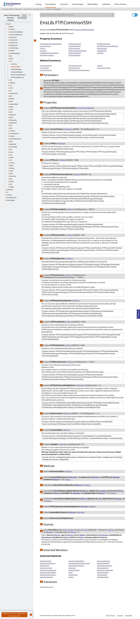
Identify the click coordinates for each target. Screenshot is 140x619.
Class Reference (27, 9)
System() (100, 66)
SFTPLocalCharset (74, 48)
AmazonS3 (12, 37)
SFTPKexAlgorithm (74, 46)
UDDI (11, 171)
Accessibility (128, 615)
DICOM (11, 51)
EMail (11, 59)
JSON (11, 101)
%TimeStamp (103, 535)
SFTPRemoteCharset (103, 44)
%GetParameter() (74, 570)
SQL (10, 155)
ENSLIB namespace (39, 9)
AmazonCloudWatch (16, 32)
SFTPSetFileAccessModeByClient (107, 46)
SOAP (11, 152)
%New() (71, 577)
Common (14, 64)
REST (11, 141)
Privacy (108, 615)
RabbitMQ (12, 144)
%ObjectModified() (103, 563)
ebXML (11, 187)
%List (100, 499)
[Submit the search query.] (112, 15)
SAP (10, 149)
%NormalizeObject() (103, 561)
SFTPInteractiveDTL (74, 44)
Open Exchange (77, 4)
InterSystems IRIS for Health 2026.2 (12, 9)
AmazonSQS (13, 43)
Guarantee (120, 615)
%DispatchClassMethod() (48, 570)
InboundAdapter (16, 69)
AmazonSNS (13, 40)
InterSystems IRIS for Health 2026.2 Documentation (14, 614)
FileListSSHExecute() (75, 66)
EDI (10, 56)
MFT (10, 112)
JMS (10, 96)
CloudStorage (13, 48)
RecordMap (13, 147)
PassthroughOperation (18, 75)
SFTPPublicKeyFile (74, 55)
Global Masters (92, 4)
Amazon (12, 29)
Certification (106, 4)
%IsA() (70, 572)
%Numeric (69, 129)
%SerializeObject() (103, 572)
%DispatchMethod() (46, 577)
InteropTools (13, 93)
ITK (10, 91)
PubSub (11, 136)
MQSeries (12, 115)
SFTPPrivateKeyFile (74, 53)
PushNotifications (15, 139)
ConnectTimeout (45, 46)
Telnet (11, 165)
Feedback (138, 314)
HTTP (11, 88)
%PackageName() (102, 568)
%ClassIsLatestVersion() (47, 563)
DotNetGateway (14, 53)
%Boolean (80, 385)
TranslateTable (101, 51)
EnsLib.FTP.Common (46, 587)
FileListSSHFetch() (74, 68)
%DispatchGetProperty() (48, 575)
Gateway (12, 83)
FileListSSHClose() (46, 70)
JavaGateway (13, 104)
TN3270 (12, 163)
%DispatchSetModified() (76, 561)
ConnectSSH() (44, 68)
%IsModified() (73, 575)
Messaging (13, 120)
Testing (11, 168)
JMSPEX (11, 99)
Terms (113, 615)
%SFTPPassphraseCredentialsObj (50, 44)
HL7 (10, 85)
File (10, 80)
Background (13, 45)
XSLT (11, 184)
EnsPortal (10, 189)
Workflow (12, 176)
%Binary (78, 485)
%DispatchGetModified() (48, 572)
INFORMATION (11, 197)
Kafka (11, 107)
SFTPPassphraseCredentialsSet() (78, 70)
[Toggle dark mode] (135, 15)
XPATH (11, 181)
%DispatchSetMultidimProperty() (79, 563)
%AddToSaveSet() (45, 561)
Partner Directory (120, 4)
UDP (10, 173)
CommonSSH (57, 9)
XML (10, 179)
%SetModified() (102, 575)
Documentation (50, 4)
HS (7, 192)
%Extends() (72, 568)
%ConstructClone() (46, 568)
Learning (38, 4)
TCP (10, 160)
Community (64, 4)
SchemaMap (11, 200)
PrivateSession (14, 133)
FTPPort (42, 48)
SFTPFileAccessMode (47, 55)
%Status (69, 471)
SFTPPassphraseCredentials (77, 51)
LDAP (11, 109)
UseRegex (100, 53)
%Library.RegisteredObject (84, 30)
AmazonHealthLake (15, 34)
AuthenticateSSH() (46, 66)
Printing (12, 131)
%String (63, 160)
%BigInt (82, 535)
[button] (41, 74)
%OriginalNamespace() (104, 566)
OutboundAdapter (17, 72)
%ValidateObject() (103, 577)
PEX (10, 125)
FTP (51, 9)
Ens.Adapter (102, 491)
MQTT (11, 117)
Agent (11, 26)
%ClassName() (44, 566)
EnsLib (48, 9)
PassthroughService (17, 77)
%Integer (62, 143)
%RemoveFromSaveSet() (105, 570)
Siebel (11, 157)
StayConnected (102, 48)
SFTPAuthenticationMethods (49, 53)
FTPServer (43, 51)
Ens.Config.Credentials (86, 108)
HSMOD (9, 195)
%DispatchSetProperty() (76, 566)
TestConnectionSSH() (104, 68)
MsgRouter (13, 123)
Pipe (10, 128)
